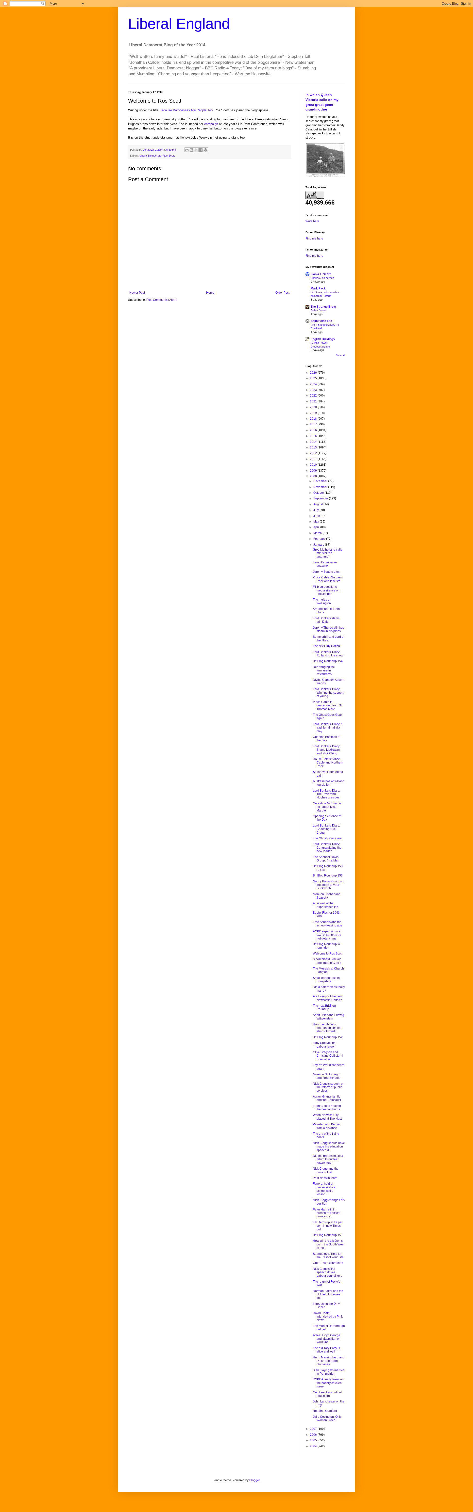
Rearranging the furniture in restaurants (324, 670)
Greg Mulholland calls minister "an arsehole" (327, 553)
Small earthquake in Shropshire (326, 979)
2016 (314, 430)
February (319, 539)
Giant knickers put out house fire (327, 1394)
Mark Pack (318, 288)
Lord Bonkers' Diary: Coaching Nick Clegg (326, 829)
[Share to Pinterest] (205, 149)
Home (210, 292)
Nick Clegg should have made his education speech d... (329, 1146)
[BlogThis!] (191, 149)
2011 (314, 459)
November (320, 487)
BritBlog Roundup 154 (328, 661)
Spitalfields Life (321, 321)
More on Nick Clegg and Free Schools (326, 1076)
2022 (314, 395)
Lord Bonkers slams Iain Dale (326, 620)
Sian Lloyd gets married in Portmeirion (329, 1372)
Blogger (254, 1480)
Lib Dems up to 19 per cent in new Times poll (327, 1226)
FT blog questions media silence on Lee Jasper (326, 590)
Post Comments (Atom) (161, 300)
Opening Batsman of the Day (326, 738)
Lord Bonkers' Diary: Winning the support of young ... (328, 692)
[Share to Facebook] (200, 149)
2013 (314, 447)
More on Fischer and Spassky (326, 895)
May (316, 521)
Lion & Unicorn (321, 274)
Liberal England (179, 24)
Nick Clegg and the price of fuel (325, 1170)
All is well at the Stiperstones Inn (325, 905)
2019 (314, 413)
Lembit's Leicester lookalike (325, 564)
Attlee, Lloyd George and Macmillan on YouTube (326, 1339)
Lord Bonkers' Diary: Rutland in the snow (328, 653)
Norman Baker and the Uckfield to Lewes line (328, 1294)
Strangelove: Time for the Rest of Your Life (328, 1255)
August (318, 504)
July (316, 510)
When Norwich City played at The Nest (327, 1116)
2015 (314, 436)
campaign (211, 124)
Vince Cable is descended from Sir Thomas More (328, 705)
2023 (314, 390)
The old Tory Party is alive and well (326, 1349)
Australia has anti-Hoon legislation (328, 783)
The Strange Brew (323, 306)
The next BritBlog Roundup (324, 1007)
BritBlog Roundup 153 (328, 875)
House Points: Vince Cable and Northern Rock (328, 762)
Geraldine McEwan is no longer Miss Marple (327, 807)
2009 (314, 470)
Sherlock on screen (322, 277)
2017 (314, 424)
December (320, 481)
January (319, 544)
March (317, 533)
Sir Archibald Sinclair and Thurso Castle (327, 960)
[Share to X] (196, 149)
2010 (314, 464)
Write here (312, 221)
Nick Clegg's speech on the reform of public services (328, 1087)
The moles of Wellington (322, 601)
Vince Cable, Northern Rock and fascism (328, 579)
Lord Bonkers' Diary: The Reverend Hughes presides (326, 794)
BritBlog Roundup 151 (328, 1235)
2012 (314, 453)
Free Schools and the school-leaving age (327, 923)
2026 (314, 372)
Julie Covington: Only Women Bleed (327, 1418)
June (317, 516)
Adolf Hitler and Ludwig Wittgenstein (328, 1016)
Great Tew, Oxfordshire (328, 1263)
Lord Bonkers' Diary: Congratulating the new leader (327, 847)
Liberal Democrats (150, 155)
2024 (314, 384)
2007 (314, 1429)
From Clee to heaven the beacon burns (327, 1107)
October (319, 492)
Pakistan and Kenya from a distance (326, 1126)
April (316, 527)
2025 (314, 378)
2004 (314, 1446)
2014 (314, 442)
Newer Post (137, 292)
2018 (314, 418)
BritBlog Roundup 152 (328, 1037)
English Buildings (323, 339)
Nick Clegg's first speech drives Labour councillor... (327, 1272)
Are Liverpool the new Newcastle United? (327, 998)
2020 (314, 407)
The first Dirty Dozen (326, 646)
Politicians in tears (325, 1178)
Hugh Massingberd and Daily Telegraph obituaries (328, 1361)
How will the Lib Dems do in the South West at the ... (328, 1244)
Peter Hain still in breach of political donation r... (326, 1213)
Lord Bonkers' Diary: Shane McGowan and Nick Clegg (326, 750)
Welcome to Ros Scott (327, 953)
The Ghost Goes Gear (327, 838)
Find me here (314, 238)
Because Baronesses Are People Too (186, 110)
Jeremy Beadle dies (326, 571)
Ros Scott (169, 155)
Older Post (282, 292)
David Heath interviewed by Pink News (328, 1316)
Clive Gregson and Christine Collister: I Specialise (328, 1055)
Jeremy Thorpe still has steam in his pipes (328, 629)
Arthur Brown (318, 310)
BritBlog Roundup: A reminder (326, 945)
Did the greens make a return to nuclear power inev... (328, 1159)
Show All (340, 355)
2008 (314, 476)
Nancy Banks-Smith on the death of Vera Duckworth (328, 885)
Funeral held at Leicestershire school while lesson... (324, 1189)
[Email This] (186, 149)
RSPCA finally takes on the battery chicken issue (328, 1383)
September (321, 498)
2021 (314, 401)
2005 (314, 1440)
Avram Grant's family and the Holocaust (327, 1098)
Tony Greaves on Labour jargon (324, 1044)
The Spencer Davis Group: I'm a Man (326, 858)
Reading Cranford (325, 1411)
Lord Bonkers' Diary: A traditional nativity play (327, 727)
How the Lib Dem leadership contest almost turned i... (327, 1028)
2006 (314, 1434)
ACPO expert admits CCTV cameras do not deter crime (327, 935)
